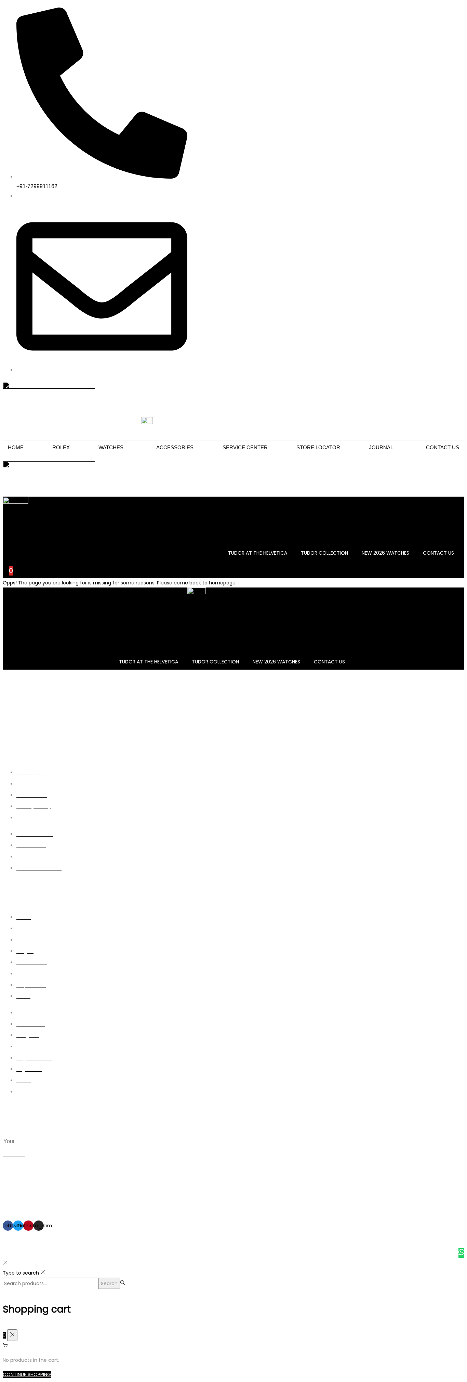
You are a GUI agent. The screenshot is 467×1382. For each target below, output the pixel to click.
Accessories (175, 447)
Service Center (245, 447)
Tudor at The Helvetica (257, 553)
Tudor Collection (324, 553)
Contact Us (442, 447)
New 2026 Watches (385, 553)
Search (109, 1283)
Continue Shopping (27, 1374)
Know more (372, 723)
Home (16, 447)
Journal (381, 447)
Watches (110, 447)
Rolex (61, 447)
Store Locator (318, 447)
